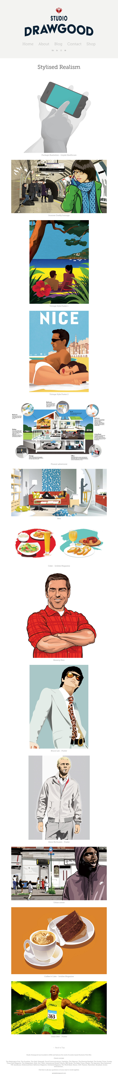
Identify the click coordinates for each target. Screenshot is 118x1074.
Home (27, 44)
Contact (74, 44)
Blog (58, 44)
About (43, 44)
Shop (91, 44)
